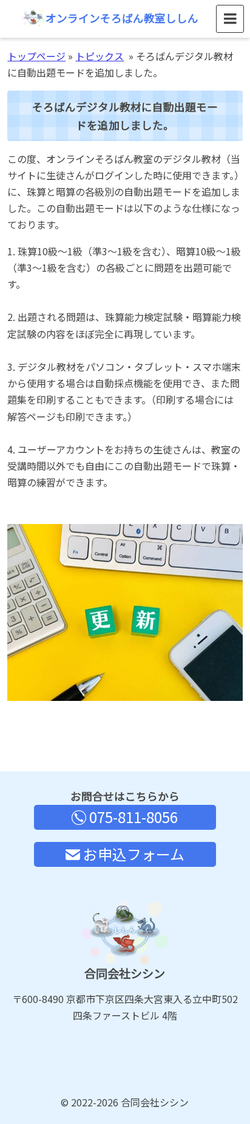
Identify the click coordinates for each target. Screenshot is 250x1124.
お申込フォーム (132, 853)
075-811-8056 (132, 816)
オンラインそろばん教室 (122, 18)
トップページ (36, 56)
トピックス (99, 56)
